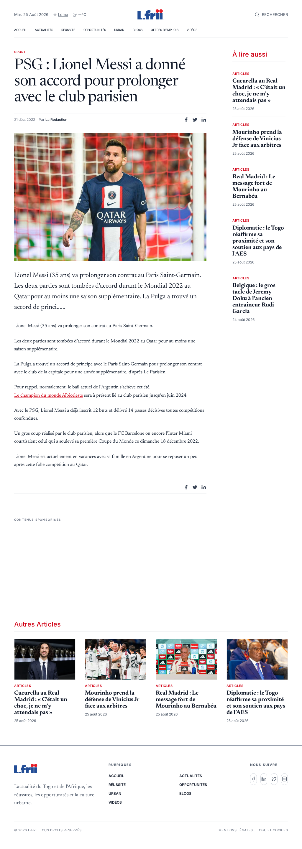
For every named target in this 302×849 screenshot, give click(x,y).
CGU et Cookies (273, 830)
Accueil (20, 30)
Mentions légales (236, 830)
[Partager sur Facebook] (186, 119)
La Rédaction (56, 119)
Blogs (138, 30)
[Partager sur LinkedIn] (203, 119)
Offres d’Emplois (164, 30)
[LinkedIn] (263, 779)
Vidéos (192, 30)
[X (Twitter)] (274, 779)
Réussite (68, 30)
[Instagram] (284, 779)
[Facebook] (253, 779)
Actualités (44, 30)
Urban (119, 30)
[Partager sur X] (195, 119)
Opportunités (94, 30)
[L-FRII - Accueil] (151, 15)
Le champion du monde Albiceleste (48, 395)
